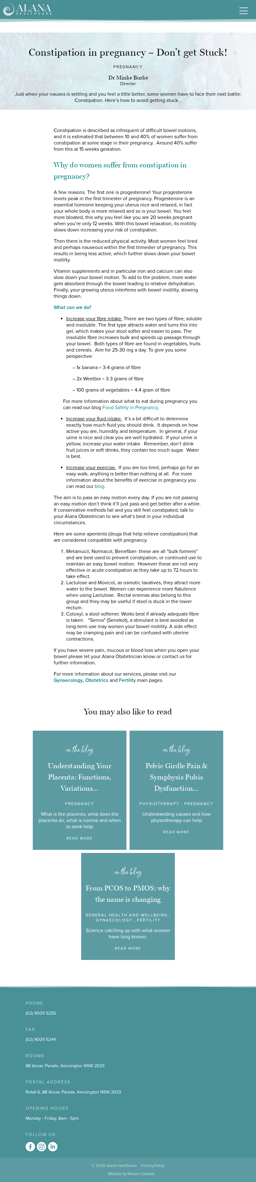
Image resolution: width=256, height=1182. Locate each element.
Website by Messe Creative (131, 1173)
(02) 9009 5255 (41, 1013)
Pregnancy (128, 66)
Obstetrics (96, 680)
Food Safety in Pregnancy (130, 407)
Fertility (127, 680)
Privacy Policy (153, 1165)
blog (99, 486)
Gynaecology (68, 680)
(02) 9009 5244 (41, 1039)
